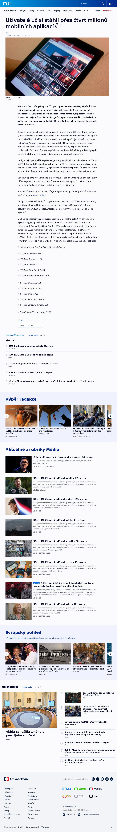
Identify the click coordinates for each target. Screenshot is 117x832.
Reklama (31, 792)
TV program (8, 788)
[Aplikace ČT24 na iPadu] (57, 67)
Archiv (31, 325)
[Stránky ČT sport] (80, 789)
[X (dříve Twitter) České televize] (107, 779)
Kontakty (31, 818)
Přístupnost (45, 827)
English (20, 827)
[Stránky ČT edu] (93, 796)
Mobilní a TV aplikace (12, 814)
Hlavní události (10, 10)
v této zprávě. (39, 195)
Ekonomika (68, 10)
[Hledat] (102, 3)
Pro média (32, 788)
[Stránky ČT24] (66, 789)
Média (22, 325)
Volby (32, 10)
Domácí (40, 10)
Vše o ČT (7, 818)
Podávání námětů (34, 810)
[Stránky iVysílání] (95, 789)
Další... (87, 10)
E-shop (6, 810)
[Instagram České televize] (93, 779)
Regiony (57, 10)
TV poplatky (8, 796)
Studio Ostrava (33, 799)
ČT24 (7, 33)
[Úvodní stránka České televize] (16, 779)
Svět (49, 10)
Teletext (7, 799)
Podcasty (7, 803)
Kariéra (30, 807)
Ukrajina (23, 10)
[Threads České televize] (111, 779)
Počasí (78, 10)
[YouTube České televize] (102, 779)
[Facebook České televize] (98, 779)
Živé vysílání (8, 792)
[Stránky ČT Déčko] (66, 796)
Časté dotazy (33, 814)
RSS (112, 827)
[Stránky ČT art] (78, 796)
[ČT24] (7, 3)
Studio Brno (32, 796)
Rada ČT (31, 803)
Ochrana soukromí (32, 827)
